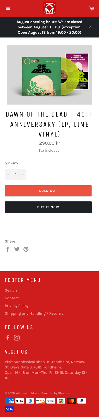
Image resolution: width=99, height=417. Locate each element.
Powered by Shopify (55, 393)
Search (11, 290)
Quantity (11, 163)
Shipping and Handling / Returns (34, 313)
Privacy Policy (16, 305)
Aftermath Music (28, 393)
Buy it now (48, 207)
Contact (12, 298)
